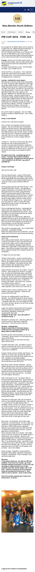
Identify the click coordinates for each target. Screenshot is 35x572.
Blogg (28, 32)
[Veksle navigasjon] (32, 9)
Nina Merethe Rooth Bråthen (16, 41)
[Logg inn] (28, 9)
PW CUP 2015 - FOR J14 (16, 37)
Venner (20, 32)
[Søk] (25, 9)
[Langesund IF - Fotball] (17, 3)
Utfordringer (11, 32)
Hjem (3, 32)
